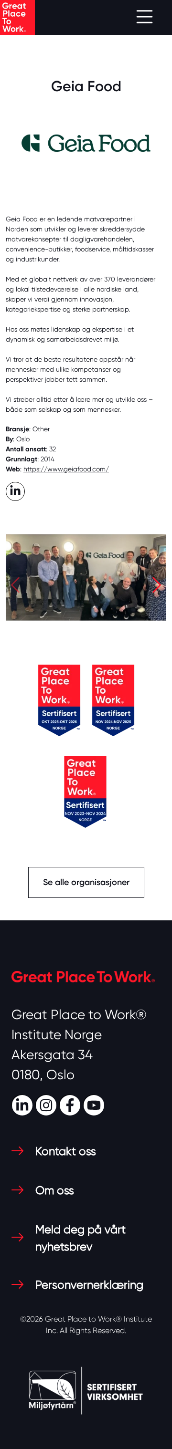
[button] (15, 587)
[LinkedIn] (23, 1104)
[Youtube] (95, 1104)
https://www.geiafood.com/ (66, 469)
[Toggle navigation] (144, 17)
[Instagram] (47, 1104)
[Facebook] (71, 1104)
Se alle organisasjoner (86, 882)
